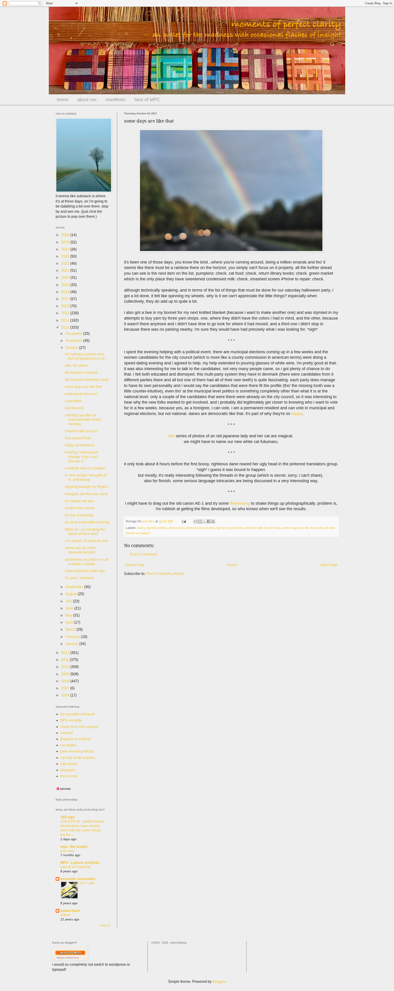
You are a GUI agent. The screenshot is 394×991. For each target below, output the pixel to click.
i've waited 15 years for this (86, 541)
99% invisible (71, 720)
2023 (65, 256)
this (171, 436)
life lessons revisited (81, 372)
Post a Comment (143, 554)
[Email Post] (183, 521)
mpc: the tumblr (74, 847)
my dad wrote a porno (77, 758)
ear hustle (68, 745)
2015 (65, 313)
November (74, 341)
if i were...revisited (79, 578)
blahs (141, 528)
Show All (105, 925)
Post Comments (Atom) (165, 574)
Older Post (328, 565)
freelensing (240, 503)
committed (73, 401)
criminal (66, 733)
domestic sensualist (77, 879)
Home (232, 565)
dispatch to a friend (75, 739)
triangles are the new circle (86, 494)
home (62, 99)
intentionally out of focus (263, 528)
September (74, 587)
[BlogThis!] (200, 521)
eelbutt (65, 915)
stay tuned (68, 764)
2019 (65, 285)
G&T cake (87, 883)
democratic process (201, 528)
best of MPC (147, 99)
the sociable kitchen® (77, 714)
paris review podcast (76, 751)
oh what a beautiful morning (87, 522)
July (69, 601)
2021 (65, 270)
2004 (65, 695)
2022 (65, 263)
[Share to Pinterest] (213, 521)
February (73, 637)
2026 (65, 235)
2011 (65, 660)
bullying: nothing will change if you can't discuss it (81, 456)
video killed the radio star (85, 571)
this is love (68, 776)
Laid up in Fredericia (75, 867)
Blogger (219, 981)
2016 (65, 306)
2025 (65, 242)
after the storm (76, 365)
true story (67, 851)
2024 (65, 249)
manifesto (115, 99)
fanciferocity (74, 408)
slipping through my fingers (86, 487)
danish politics (157, 528)
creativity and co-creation (85, 468)
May (69, 615)
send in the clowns (80, 508)
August (71, 594)
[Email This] (195, 521)
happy (296, 413)
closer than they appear (79, 727)
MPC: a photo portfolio (79, 863)
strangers (67, 770)
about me (86, 99)
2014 (65, 320)
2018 (65, 292)
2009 (65, 674)
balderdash (70, 911)
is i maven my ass (79, 501)
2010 (65, 667)
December (74, 333)
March (70, 629)
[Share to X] (204, 521)
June (69, 608)
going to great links (230, 528)
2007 (65, 688)
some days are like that (299, 528)
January (72, 644)
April (69, 622)
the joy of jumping (79, 515)
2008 (65, 681)
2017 (65, 299)
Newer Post (134, 565)
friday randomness (80, 445)
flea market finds (78, 438)
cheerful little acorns (81, 431)
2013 (65, 327)
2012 (65, 653)
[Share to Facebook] (208, 521)
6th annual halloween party (87, 380)
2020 (65, 277)
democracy (177, 528)
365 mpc (67, 817)
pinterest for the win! (81, 394)
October (72, 348)
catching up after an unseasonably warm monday (83, 419)
